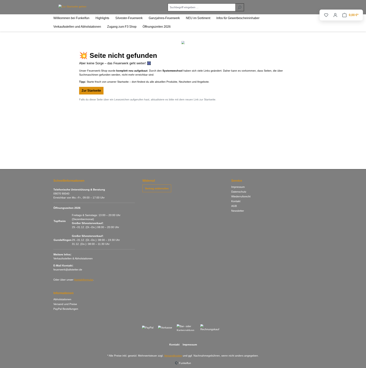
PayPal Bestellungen (65, 308)
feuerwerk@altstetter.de (67, 269)
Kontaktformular (83, 279)
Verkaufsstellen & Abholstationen (73, 258)
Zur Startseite (91, 90)
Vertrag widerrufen (157, 188)
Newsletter (237, 210)
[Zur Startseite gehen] (72, 7)
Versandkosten (173, 355)
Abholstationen (62, 299)
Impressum (238, 186)
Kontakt (235, 201)
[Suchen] (239, 7)
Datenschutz (238, 191)
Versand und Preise (65, 304)
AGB (234, 205)
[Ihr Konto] (335, 15)
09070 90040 (61, 193)
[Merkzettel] (326, 15)
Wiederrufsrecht (240, 196)
